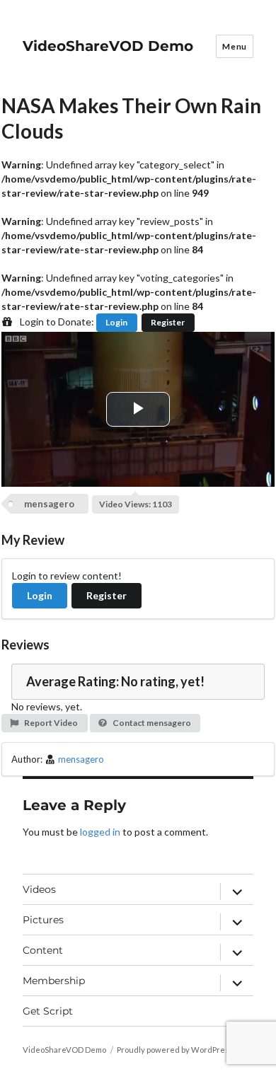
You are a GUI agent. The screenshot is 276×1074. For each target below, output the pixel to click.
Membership (54, 980)
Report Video (50, 722)
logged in (100, 832)
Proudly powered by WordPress (175, 1049)
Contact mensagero (151, 722)
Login (116, 322)
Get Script (48, 1011)
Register (168, 322)
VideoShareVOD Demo (108, 45)
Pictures (43, 919)
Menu (234, 46)
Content (43, 950)
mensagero (49, 503)
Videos (39, 889)
